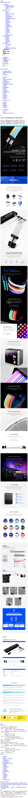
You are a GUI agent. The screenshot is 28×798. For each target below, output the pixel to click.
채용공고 (8, 41)
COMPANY (5, 4)
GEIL (7, 12)
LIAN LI (8, 15)
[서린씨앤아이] (1, 1)
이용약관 (13, 787)
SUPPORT (5, 43)
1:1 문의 (7, 45)
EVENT (7, 39)
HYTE (7, 23)
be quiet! (7, 20)
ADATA (7, 29)
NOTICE (8, 37)
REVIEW (8, 40)
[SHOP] (6, 49)
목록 (2, 724)
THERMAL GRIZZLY (10, 18)
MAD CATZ (8, 17)
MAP (7, 8)
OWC (7, 27)
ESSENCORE (9, 26)
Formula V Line (9, 34)
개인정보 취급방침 (5, 787)
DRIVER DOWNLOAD (11, 48)
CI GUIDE (8, 9)
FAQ (7, 46)
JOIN (2, 2)
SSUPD (7, 19)
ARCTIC (8, 24)
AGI (7, 33)
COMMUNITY (6, 36)
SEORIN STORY (9, 5)
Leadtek (7, 31)
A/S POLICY (8, 44)
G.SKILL (8, 11)
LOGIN (4, 2)
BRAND (5, 10)
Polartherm (8, 30)
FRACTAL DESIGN (10, 13)
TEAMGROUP (9, 16)
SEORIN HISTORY (10, 6)
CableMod (8, 25)
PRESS (7, 38)
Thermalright (8, 22)
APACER (8, 32)
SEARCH (9, 2)
